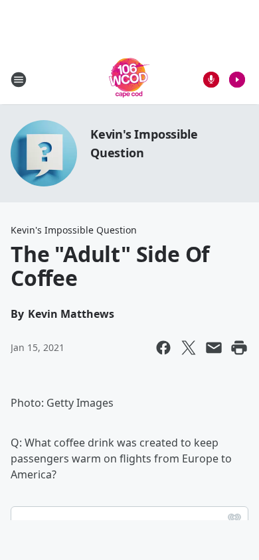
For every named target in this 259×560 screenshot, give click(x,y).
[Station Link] (129, 79)
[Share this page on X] (188, 347)
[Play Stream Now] (237, 80)
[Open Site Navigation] (19, 80)
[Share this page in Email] (214, 347)
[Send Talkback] (211, 80)
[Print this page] (239, 347)
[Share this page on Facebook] (163, 347)
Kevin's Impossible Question (74, 230)
